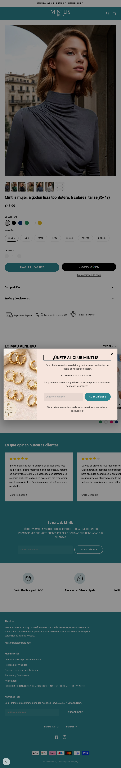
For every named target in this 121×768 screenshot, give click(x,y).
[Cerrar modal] (112, 354)
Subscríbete (97, 396)
